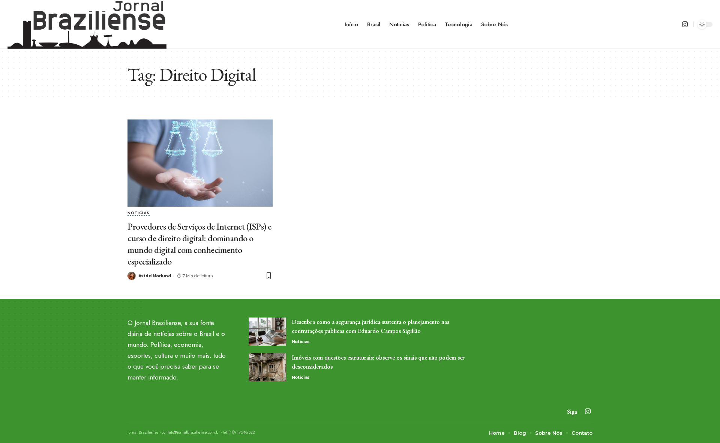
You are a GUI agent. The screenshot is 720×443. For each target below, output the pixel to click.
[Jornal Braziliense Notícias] (87, 24)
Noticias (139, 213)
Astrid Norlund (154, 275)
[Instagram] (685, 24)
